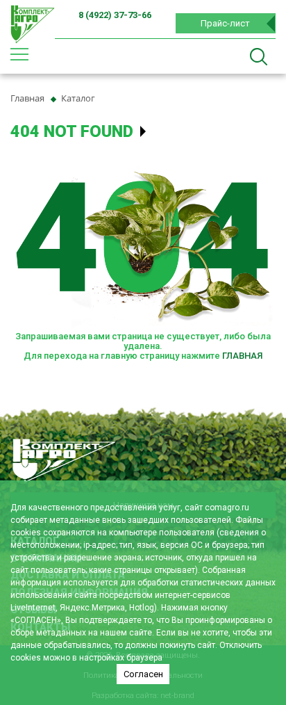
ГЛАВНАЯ (242, 355)
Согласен (143, 674)
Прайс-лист (225, 23)
